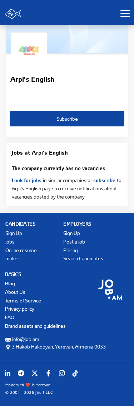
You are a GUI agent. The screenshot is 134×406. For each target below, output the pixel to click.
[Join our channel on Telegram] (21, 373)
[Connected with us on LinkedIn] (8, 373)
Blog (10, 283)
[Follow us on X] (35, 373)
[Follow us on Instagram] (62, 373)
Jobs (10, 242)
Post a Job (74, 242)
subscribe (105, 179)
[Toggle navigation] (125, 13)
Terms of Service (23, 300)
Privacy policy (19, 309)
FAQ (9, 317)
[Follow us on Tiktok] (75, 373)
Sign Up (13, 233)
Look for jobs (27, 179)
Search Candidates (83, 258)
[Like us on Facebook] (48, 373)
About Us (15, 292)
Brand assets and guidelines (35, 326)
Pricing (70, 250)
